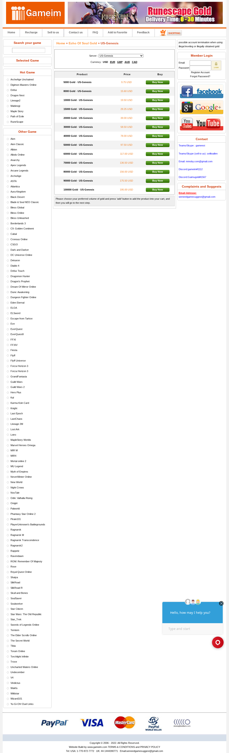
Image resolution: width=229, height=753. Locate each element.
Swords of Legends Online (25, 624)
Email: (182, 62)
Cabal (14, 234)
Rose (13, 566)
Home (11, 32)
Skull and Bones (19, 593)
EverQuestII (17, 334)
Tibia (13, 645)
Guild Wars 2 (18, 387)
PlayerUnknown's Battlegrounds (28, 524)
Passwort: (184, 67)
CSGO (14, 244)
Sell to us (53, 32)
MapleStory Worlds (21, 440)
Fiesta (14, 350)
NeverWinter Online (21, 476)
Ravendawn (17, 556)
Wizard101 (16, 698)
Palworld (15, 508)
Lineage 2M (17, 424)
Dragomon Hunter (20, 276)
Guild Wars (17, 382)
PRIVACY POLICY (150, 747)
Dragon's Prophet (20, 281)
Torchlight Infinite (20, 656)
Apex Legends (18, 165)
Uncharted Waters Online (24, 667)
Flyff (13, 355)
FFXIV (14, 345)
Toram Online (18, 651)
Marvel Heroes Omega (23, 445)
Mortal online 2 (18, 461)
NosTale (15, 492)
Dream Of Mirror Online (23, 286)
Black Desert (18, 197)
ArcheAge (16, 176)
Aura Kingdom (18, 191)
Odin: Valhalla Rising (21, 498)
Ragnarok (16, 529)
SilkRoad (15, 582)
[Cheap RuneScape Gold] (145, 23)
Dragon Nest (17, 95)
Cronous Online (19, 239)
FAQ (95, 32)
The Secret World (20, 640)
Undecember (18, 672)
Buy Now (157, 82)
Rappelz (15, 551)
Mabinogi (15, 106)
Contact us (76, 32)
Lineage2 (15, 100)
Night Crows (17, 487)
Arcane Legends (19, 170)
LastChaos (16, 418)
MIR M (14, 450)
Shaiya (14, 577)
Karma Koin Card (20, 403)
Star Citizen (17, 609)
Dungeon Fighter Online (23, 297)
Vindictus (15, 683)
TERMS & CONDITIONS (121, 747)
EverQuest (16, 329)
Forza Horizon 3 (19, 366)
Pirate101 (16, 519)
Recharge (31, 32)
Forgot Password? (200, 76)
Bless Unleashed (20, 218)
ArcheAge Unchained (22, 79)
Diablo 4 (15, 265)
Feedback (143, 32)
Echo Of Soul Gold (83, 43)
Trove (14, 661)
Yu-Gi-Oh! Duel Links (22, 704)
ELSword (15, 313)
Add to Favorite (117, 32)
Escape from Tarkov (22, 318)
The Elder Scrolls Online (24, 635)
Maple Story (17, 111)
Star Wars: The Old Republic (26, 614)
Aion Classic (17, 144)
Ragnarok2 (17, 545)
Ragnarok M (17, 535)
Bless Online (17, 213)
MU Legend (17, 466)
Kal (12, 397)
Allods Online (18, 154)
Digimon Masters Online (23, 84)
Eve (13, 323)
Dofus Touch (17, 271)
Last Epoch (17, 413)
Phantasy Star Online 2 (23, 514)
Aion (13, 138)
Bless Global (17, 207)
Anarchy (15, 160)
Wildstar (15, 693)
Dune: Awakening (20, 292)
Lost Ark (15, 429)
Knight (14, 408)
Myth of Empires (19, 471)
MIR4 (13, 455)
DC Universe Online (21, 255)
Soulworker (17, 603)
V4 (12, 677)
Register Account (200, 72)
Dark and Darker (20, 249)
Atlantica (15, 186)
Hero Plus (16, 392)
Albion (14, 149)
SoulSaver (16, 598)
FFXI (13, 339)
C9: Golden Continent (22, 228)
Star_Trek (16, 619)
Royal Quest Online (21, 572)
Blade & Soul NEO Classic (25, 202)
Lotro (13, 434)
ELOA (14, 307)
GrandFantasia (19, 376)
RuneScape (17, 121)
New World (16, 482)
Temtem (15, 630)
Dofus (14, 90)
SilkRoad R (17, 587)
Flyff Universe (18, 360)
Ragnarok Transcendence (25, 540)
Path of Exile (17, 116)
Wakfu (14, 688)
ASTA (14, 181)
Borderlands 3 (18, 223)
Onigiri (14, 503)
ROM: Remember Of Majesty (26, 561)
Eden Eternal (17, 302)
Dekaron (15, 260)
